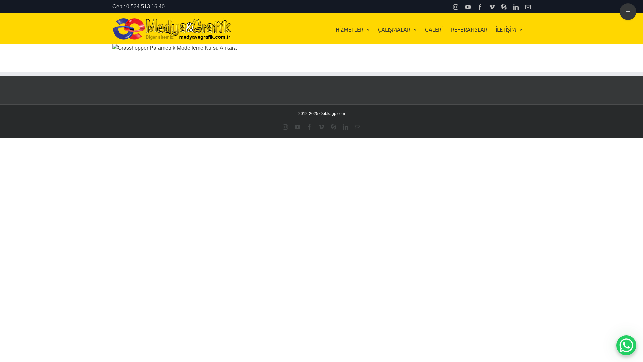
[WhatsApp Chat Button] (626, 345)
